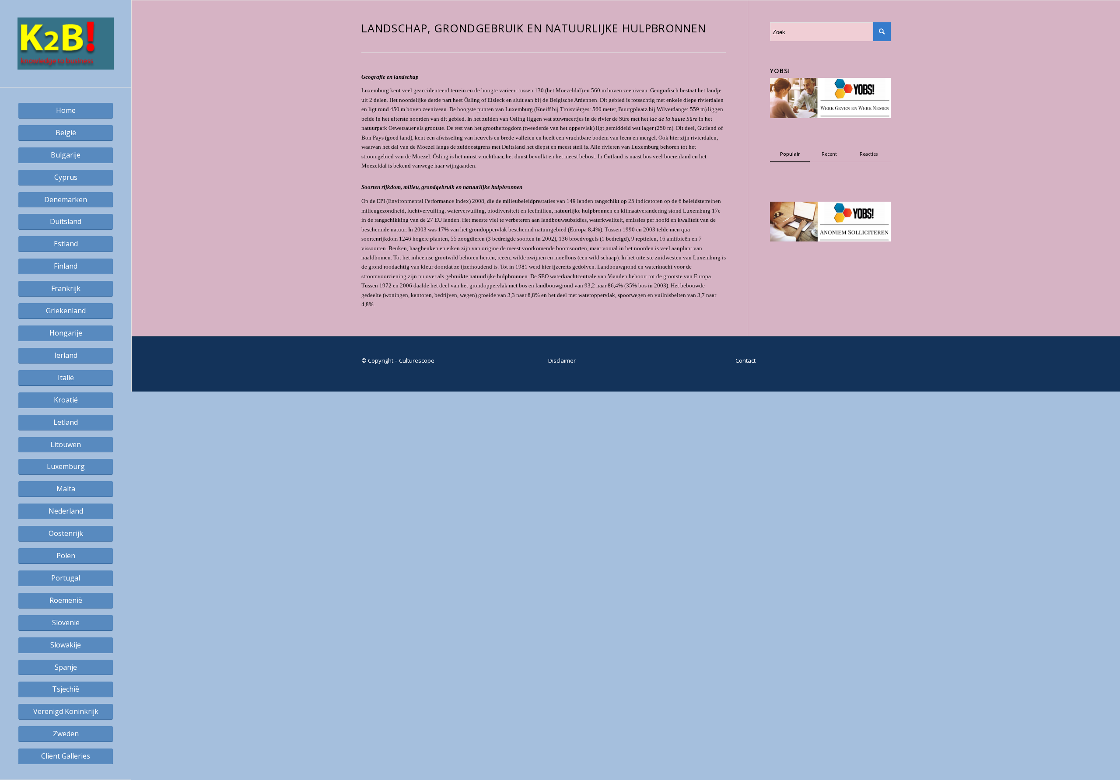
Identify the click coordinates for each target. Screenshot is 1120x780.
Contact (745, 360)
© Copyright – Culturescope (397, 360)
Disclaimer (562, 360)
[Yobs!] (830, 116)
